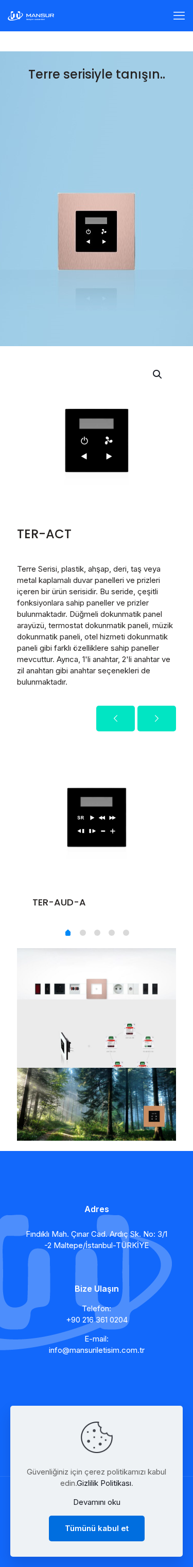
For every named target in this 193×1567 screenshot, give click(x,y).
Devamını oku (96, 1502)
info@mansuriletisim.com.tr (97, 1350)
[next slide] (156, 718)
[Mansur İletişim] (31, 15)
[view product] (159, 751)
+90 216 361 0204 (97, 1320)
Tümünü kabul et (97, 1528)
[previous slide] (115, 718)
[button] (158, 374)
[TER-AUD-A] (96, 813)
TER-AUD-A (59, 902)
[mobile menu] (179, 15)
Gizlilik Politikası (104, 1483)
